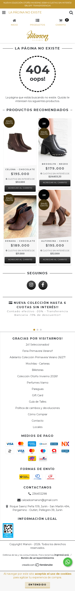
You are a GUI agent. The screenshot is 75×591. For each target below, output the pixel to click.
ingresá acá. (61, 554)
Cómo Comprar (37, 414)
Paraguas (38, 389)
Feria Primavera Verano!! (37, 351)
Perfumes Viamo (37, 382)
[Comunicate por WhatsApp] (67, 562)
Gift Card (37, 395)
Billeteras (37, 370)
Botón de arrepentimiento (37, 558)
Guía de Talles (37, 401)
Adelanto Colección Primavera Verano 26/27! (38, 357)
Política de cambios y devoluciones (37, 408)
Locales (37, 427)
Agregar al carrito (20, 188)
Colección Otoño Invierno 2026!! (37, 376)
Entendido (37, 584)
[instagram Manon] (31, 285)
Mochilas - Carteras (38, 363)
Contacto (38, 420)
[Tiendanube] (38, 565)
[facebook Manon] (43, 285)
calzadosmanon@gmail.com (39, 500)
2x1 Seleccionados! (37, 344)
